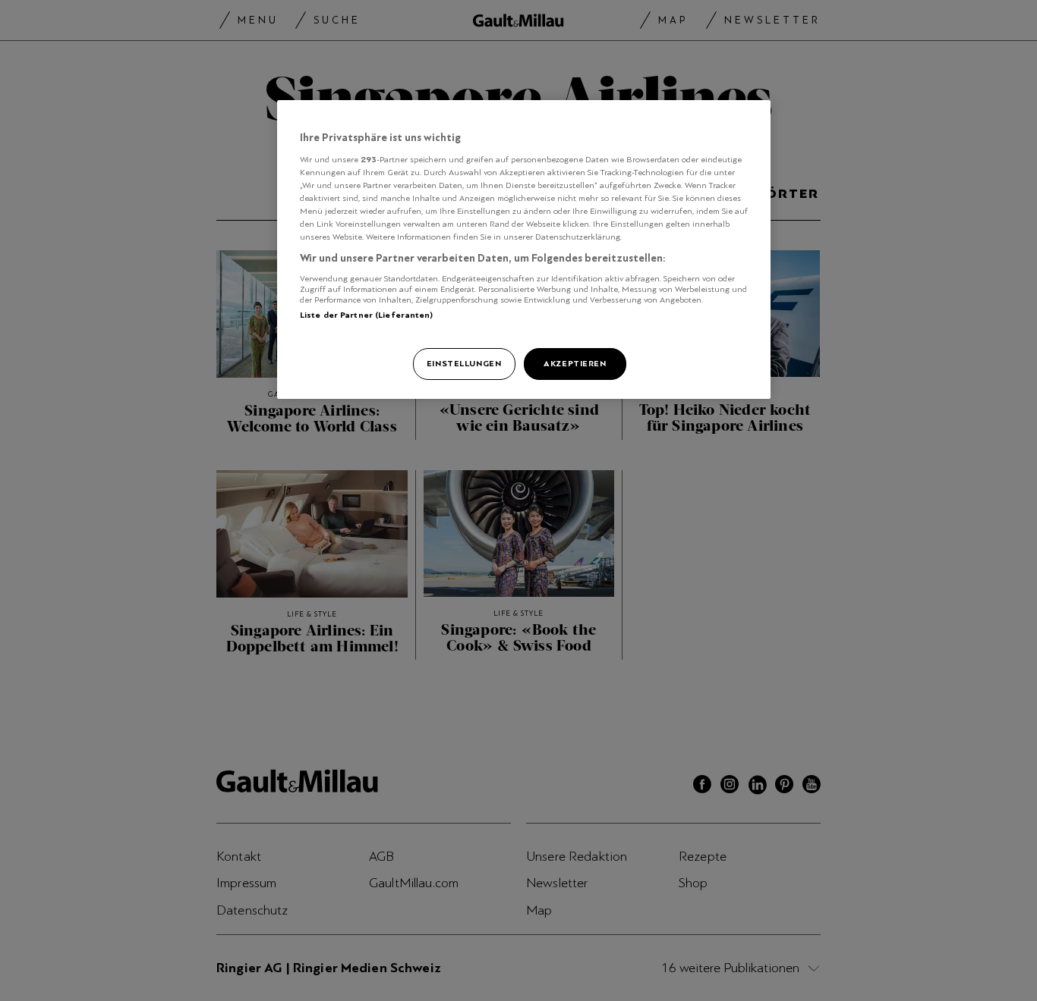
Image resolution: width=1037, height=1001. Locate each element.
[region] (524, 249)
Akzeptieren (575, 363)
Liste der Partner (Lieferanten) (366, 314)
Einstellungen (464, 363)
